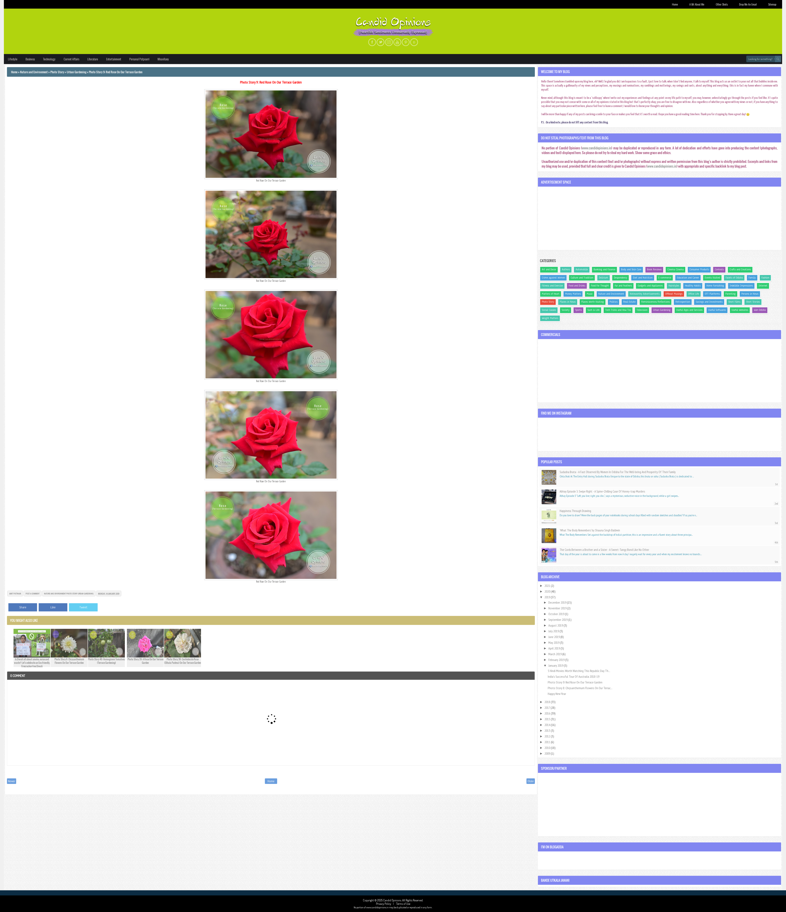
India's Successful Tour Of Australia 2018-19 (573, 676)
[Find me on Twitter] (380, 42)
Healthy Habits (693, 285)
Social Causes (549, 310)
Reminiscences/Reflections (655, 301)
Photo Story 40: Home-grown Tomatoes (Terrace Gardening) (106, 660)
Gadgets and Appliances (650, 285)
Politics (614, 301)
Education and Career (688, 277)
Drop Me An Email (748, 4)
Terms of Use (402, 903)
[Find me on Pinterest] (405, 42)
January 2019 (556, 665)
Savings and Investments (709, 301)
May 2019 (554, 642)
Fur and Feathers (623, 285)
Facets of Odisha (734, 277)
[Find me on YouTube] (397, 42)
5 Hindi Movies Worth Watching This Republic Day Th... (579, 671)
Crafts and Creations (740, 269)
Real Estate (629, 301)
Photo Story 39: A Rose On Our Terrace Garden (145, 660)
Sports (578, 310)
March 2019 (555, 654)
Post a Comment (33, 593)
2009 (547, 753)
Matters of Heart (550, 293)
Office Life (693, 293)
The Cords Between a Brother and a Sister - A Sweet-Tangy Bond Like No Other (604, 550)
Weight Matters (550, 318)
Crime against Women (553, 277)
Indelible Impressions (741, 285)
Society (565, 310)
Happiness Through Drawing (575, 511)
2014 (547, 725)
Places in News (568, 301)
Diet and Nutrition (643, 277)
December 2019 (557, 602)
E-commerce (664, 277)
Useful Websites (740, 310)
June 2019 (554, 637)
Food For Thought (600, 285)
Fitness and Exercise (552, 285)
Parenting (730, 293)
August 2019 (556, 625)
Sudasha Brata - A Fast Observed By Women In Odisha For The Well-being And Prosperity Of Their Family (618, 472)
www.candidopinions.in (596, 147)
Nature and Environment (55, 593)
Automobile (582, 269)
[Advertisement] (660, 218)
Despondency (620, 277)
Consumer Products (699, 269)
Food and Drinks (577, 285)
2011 (547, 742)
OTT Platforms (712, 293)
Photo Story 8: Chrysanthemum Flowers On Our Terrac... (580, 688)
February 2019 (556, 660)
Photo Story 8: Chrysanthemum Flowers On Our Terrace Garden (69, 660)
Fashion (765, 277)
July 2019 (554, 631)
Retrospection (682, 301)
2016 (547, 713)
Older (530, 781)
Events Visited (712, 277)
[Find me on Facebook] (372, 42)
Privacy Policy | (385, 903)
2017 (547, 708)
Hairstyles (674, 285)
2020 (547, 591)
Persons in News (749, 293)
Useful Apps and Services (689, 310)
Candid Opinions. (392, 900)
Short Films (734, 301)
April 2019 (554, 648)
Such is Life (593, 310)
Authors (566, 269)
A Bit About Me (696, 4)
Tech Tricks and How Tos (618, 310)
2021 (547, 586)
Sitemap (772, 4)
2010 (547, 748)
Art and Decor (549, 269)
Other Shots (722, 4)
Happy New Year (557, 694)
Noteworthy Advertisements (645, 293)
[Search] (778, 59)
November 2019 (557, 608)
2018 (547, 702)
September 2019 (558, 620)
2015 (547, 719)
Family (752, 277)
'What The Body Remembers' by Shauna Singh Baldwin (590, 530)
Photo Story (71, 593)
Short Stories (753, 301)
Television (642, 310)
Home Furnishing (715, 285)
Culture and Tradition (582, 277)
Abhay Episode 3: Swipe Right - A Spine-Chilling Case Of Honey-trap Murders (602, 491)
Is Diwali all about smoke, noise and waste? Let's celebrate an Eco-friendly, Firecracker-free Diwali (32, 662)
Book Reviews (654, 269)
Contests (719, 269)
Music (590, 293)
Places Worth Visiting (592, 301)
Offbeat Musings (673, 293)
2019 (547, 597)
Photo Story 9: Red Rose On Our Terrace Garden (271, 82)
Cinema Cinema (675, 269)
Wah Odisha (760, 310)
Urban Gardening (86, 593)
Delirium (603, 277)
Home (675, 4)
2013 (547, 730)
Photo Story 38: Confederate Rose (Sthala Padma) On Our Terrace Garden (182, 660)
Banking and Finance (604, 269)
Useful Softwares (717, 310)
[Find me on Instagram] (389, 42)
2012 (547, 736)
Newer (11, 781)
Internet (763, 285)
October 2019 (556, 614)
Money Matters (573, 293)
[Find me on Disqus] (414, 42)
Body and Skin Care (631, 269)
